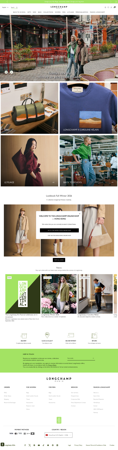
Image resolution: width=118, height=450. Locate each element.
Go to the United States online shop (59, 230)
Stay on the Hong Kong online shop (59, 235)
